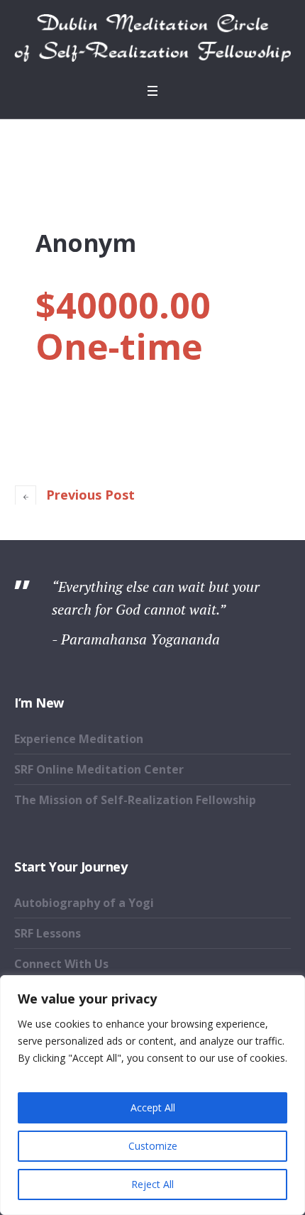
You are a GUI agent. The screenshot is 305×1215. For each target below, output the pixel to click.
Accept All (153, 1107)
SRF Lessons (47, 933)
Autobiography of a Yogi (84, 903)
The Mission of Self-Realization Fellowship (135, 800)
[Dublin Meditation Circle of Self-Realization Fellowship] (152, 38)
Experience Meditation (78, 739)
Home (152, 150)
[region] (152, 1095)
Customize (152, 1146)
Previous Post (90, 494)
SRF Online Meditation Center (99, 769)
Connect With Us (61, 964)
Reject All (152, 1184)
